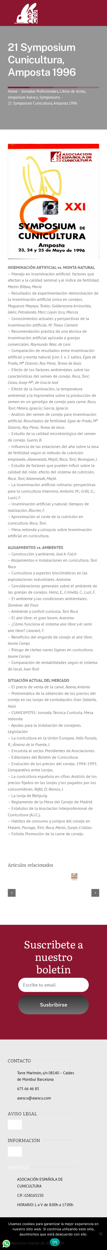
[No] (100, 1233)
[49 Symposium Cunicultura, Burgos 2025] (74, 876)
